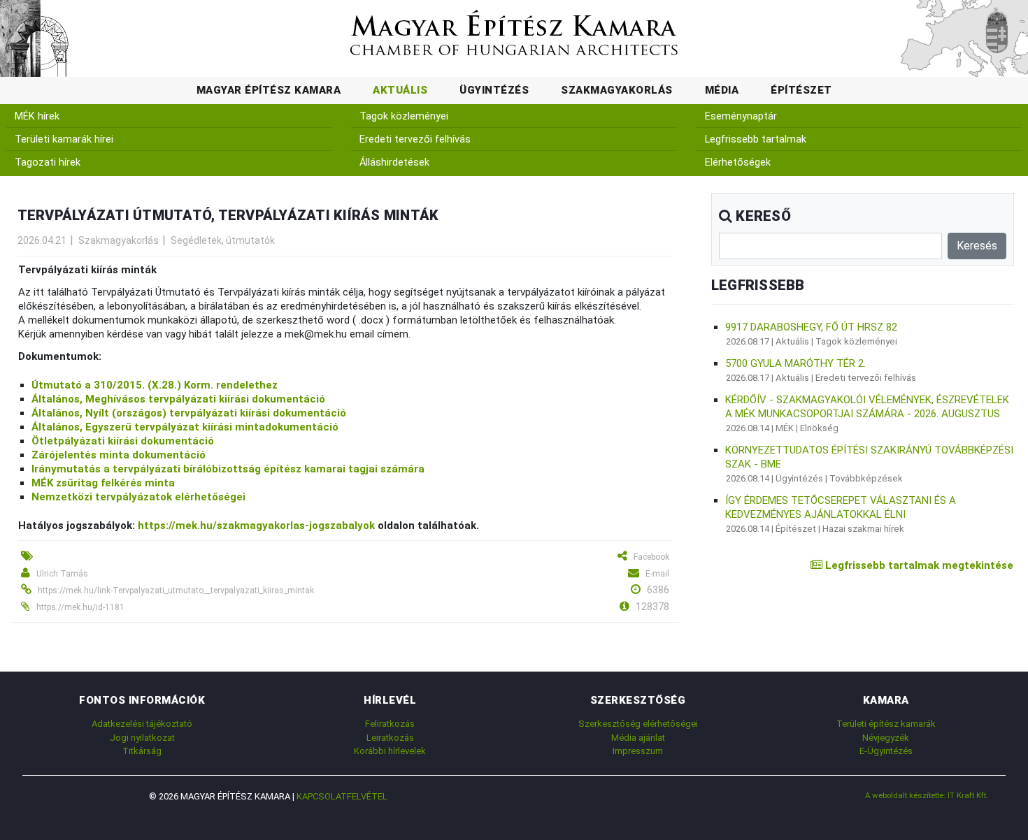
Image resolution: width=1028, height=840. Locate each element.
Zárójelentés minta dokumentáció (118, 455)
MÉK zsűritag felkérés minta (103, 483)
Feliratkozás (390, 723)
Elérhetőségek (738, 162)
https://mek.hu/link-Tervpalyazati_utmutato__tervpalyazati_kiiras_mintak (176, 590)
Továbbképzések (866, 478)
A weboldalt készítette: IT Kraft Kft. (926, 795)
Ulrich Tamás (62, 574)
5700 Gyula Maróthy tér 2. (795, 363)
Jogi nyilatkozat (142, 737)
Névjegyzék (885, 737)
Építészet (801, 90)
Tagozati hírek (47, 162)
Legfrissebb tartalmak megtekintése (917, 565)
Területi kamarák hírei (64, 139)
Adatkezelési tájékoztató (142, 723)
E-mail (657, 574)
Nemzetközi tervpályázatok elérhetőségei (138, 497)
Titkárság (142, 751)
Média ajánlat (638, 737)
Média (722, 90)
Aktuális (400, 90)
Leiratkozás (390, 737)
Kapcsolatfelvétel (342, 796)
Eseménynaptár (741, 116)
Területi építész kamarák (886, 723)
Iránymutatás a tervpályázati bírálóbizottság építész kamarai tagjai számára (227, 469)
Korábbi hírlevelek (390, 751)
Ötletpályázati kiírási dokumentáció (122, 441)
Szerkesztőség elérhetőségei (638, 723)
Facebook (651, 557)
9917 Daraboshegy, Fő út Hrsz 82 (811, 327)
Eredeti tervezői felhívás (415, 139)
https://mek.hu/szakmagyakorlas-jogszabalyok (256, 525)
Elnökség (819, 428)
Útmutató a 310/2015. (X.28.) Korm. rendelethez (154, 385)
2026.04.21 (41, 240)
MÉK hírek (37, 116)
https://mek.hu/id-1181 (80, 607)
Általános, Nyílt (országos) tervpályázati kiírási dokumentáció (188, 413)
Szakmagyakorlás (617, 90)
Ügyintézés (494, 90)
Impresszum (638, 751)
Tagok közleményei (403, 116)
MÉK (785, 428)
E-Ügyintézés (886, 751)
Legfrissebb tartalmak (755, 139)
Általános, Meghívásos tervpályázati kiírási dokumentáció (178, 399)
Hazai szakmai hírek (863, 528)
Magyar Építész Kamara (269, 90)
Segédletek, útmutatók (223, 240)
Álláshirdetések (394, 162)
